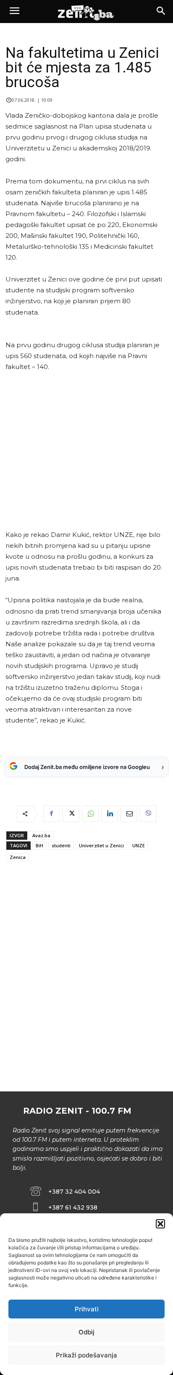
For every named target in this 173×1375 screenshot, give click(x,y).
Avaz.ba (41, 835)
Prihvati (87, 1309)
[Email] (129, 813)
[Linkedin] (109, 813)
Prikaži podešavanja (86, 1355)
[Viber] (148, 813)
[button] (160, 1224)
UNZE (138, 845)
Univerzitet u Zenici (101, 845)
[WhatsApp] (90, 813)
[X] (71, 813)
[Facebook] (51, 813)
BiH (39, 845)
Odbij (86, 1332)
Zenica (18, 857)
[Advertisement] (85, 451)
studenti (61, 845)
